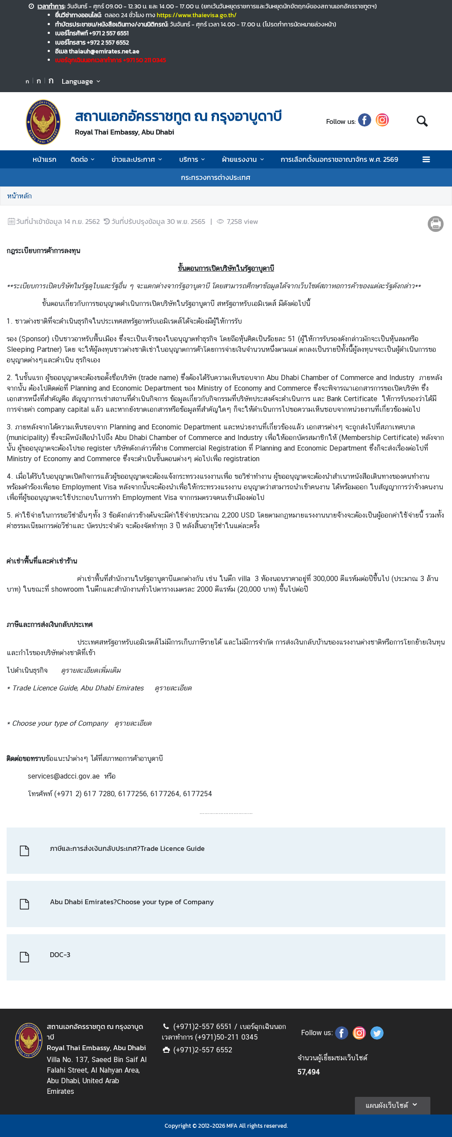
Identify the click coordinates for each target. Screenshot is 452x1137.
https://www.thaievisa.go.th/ (197, 15)
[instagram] (382, 121)
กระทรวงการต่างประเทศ (215, 177)
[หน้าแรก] (43, 122)
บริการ (188, 159)
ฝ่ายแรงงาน (239, 159)
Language (77, 81)
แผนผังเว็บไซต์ (386, 1105)
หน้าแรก (44, 159)
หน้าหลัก (19, 196)
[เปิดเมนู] (426, 159)
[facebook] (364, 121)
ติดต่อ (79, 159)
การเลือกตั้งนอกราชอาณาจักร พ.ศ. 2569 (339, 159)
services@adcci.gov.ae (64, 776)
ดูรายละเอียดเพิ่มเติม (91, 670)
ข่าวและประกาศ (133, 159)
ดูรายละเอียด (173, 688)
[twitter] (377, 1037)
